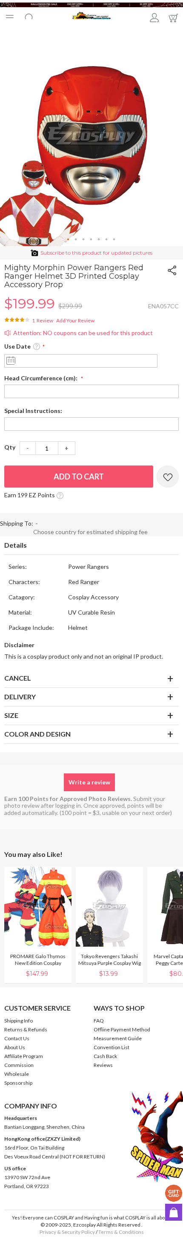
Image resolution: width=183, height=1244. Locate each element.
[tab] (91, 545)
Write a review (89, 782)
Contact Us (16, 1038)
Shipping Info (18, 1020)
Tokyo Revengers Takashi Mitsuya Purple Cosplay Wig (109, 959)
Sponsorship (18, 1083)
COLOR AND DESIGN (37, 734)
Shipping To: (16, 523)
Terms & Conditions (121, 1232)
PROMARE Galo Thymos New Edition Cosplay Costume (38, 963)
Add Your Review (75, 320)
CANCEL (17, 678)
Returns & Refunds (25, 1029)
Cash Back (105, 1056)
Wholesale (16, 1074)
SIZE (11, 715)
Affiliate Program (23, 1056)
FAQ (99, 1020)
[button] (68, 239)
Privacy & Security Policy (67, 1232)
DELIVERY (20, 697)
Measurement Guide (118, 1038)
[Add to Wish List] (168, 476)
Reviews (103, 1065)
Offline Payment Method (122, 1029)
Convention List (111, 1047)
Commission (19, 1065)
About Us (14, 1047)
